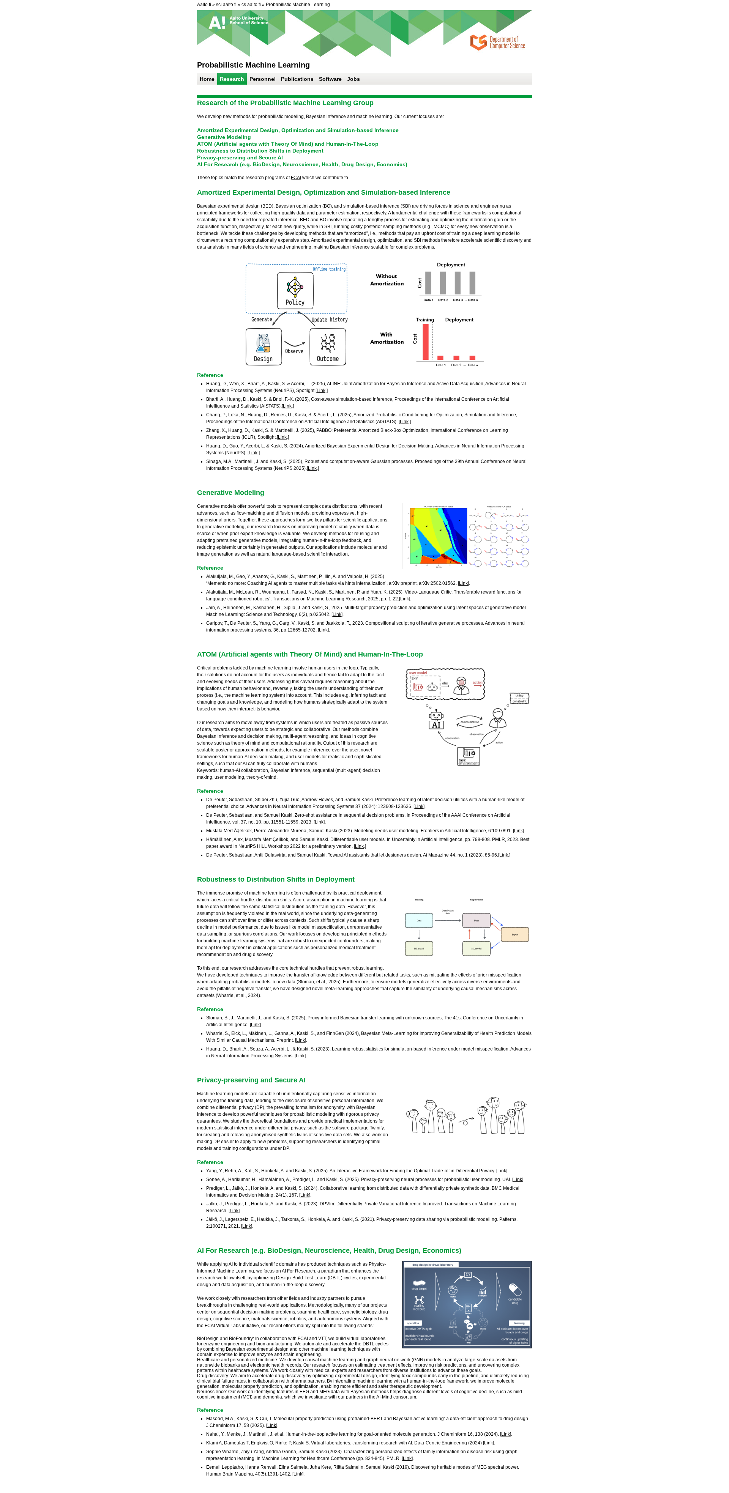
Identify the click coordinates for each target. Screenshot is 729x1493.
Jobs (353, 79)
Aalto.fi (204, 4)
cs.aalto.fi (251, 4)
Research (232, 79)
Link (321, 390)
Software (330, 79)
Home (207, 79)
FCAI (296, 177)
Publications (297, 79)
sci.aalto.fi (226, 4)
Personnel (262, 79)
